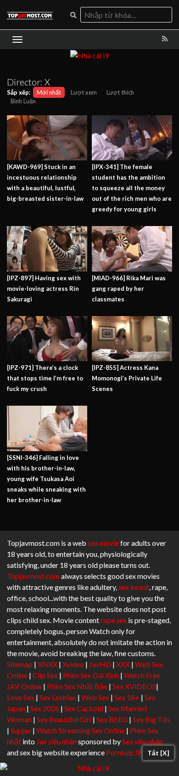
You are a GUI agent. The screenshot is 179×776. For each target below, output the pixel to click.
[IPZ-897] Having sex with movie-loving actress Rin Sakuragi (44, 288)
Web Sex (95, 697)
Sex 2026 (44, 708)
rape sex (114, 620)
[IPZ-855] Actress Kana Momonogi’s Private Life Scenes (127, 378)
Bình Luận (23, 101)
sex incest (133, 587)
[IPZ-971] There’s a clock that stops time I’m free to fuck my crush (45, 378)
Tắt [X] (158, 753)
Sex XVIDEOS (134, 686)
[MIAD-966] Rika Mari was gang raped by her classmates (129, 288)
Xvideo (73, 664)
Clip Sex (45, 675)
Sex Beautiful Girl (64, 719)
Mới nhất (49, 92)
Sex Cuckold (83, 708)
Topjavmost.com (33, 576)
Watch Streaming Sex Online (80, 730)
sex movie (103, 542)
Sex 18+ (127, 697)
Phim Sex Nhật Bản (77, 686)
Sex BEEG (112, 719)
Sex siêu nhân (142, 741)
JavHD (100, 664)
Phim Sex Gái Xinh (91, 675)
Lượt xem (84, 92)
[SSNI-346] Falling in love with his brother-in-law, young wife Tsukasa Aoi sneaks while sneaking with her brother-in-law (46, 479)
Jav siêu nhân (56, 741)
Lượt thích (120, 92)
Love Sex (20, 697)
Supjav (21, 730)
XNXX (47, 664)
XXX (123, 664)
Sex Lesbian (57, 697)
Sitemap (20, 664)
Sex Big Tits (151, 719)
